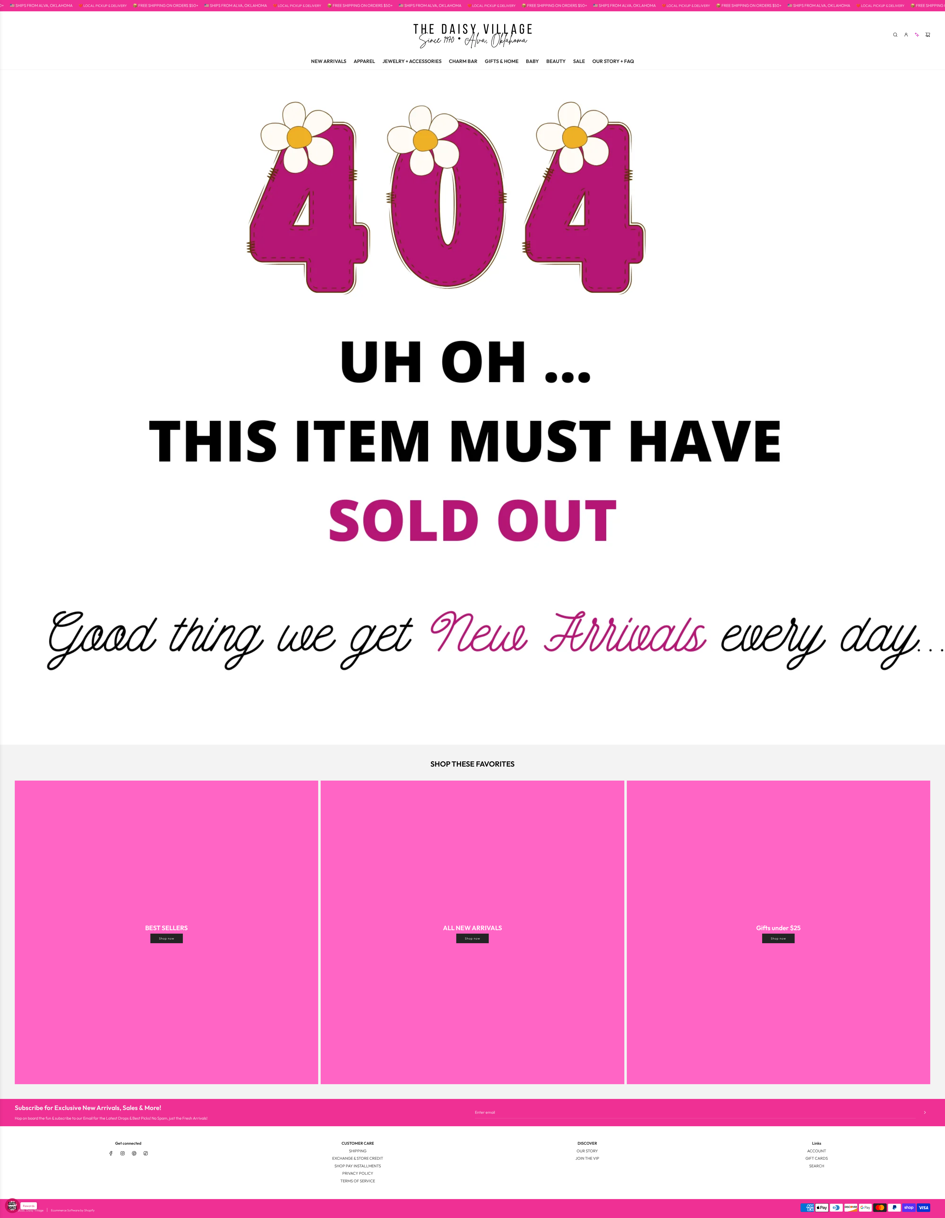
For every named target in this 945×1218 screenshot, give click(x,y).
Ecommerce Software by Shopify (72, 1210)
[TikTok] (145, 1153)
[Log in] (906, 34)
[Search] (895, 34)
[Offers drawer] (917, 34)
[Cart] (927, 34)
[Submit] (924, 1112)
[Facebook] (111, 1153)
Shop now (166, 938)
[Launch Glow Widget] (12, 1205)
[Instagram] (122, 1153)
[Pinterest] (134, 1153)
